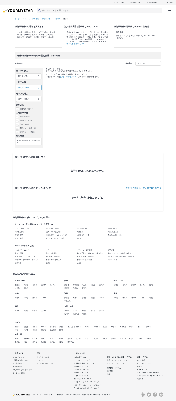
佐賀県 (75, 311)
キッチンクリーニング (82, 369)
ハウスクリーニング (22, 250)
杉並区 (148, 339)
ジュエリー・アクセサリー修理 (148, 373)
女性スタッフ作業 (26, 120)
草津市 (52, 32)
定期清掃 (18, 263)
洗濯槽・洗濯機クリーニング (84, 363)
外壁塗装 (80, 232)
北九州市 (53, 330)
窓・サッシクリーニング (82, 379)
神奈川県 (76, 285)
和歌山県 (67, 301)
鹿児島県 (76, 314)
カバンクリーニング (144, 363)
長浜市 (34, 32)
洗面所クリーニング (81, 373)
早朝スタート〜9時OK (27, 132)
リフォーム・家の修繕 (84, 250)
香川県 (26, 311)
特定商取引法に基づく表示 (91, 394)
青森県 (26, 285)
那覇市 (61, 330)
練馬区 (52, 342)
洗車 (108, 374)
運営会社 (105, 394)
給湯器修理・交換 (83, 235)
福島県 (26, 288)
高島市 (49, 35)
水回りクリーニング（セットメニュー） (88, 385)
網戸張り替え (19, 232)
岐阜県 (26, 298)
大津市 (19, 32)
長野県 (124, 285)
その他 (79, 238)
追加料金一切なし (26, 116)
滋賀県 (93, 298)
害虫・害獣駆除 (51, 253)
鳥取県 (116, 298)
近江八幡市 (43, 32)
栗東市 (27, 35)
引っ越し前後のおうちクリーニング (86, 388)
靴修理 (139, 366)
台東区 (61, 339)
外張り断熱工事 (113, 232)
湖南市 (41, 35)
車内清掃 (110, 371)
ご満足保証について (136, 2)
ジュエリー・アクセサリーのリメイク (150, 376)
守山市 (19, 35)
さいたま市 (71, 327)
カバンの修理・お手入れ (85, 256)
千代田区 (27, 339)
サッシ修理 (19, 238)
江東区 (87, 339)
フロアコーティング (22, 229)
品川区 (96, 339)
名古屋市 (123, 327)
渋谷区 (131, 339)
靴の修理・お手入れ (53, 256)
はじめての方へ (119, 2)
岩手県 (34, 285)
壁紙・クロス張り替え (53, 232)
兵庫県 (75, 298)
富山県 (133, 285)
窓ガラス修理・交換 (115, 235)
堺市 (16, 330)
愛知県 (17, 298)
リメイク (49, 250)
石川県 (142, 285)
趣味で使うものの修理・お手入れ (26, 260)
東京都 (66, 285)
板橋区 (43, 342)
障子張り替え (112, 229)
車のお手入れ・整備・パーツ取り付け (90, 253)
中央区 (34, 339)
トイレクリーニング (81, 376)
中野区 (140, 339)
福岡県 (66, 311)
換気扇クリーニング (81, 366)
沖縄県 (84, 314)
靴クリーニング (142, 369)
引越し (48, 263)
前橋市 (61, 327)
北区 (25, 342)
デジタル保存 (112, 260)
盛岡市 (26, 327)
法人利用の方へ (18, 363)
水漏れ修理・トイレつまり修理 (57, 235)
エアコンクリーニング (82, 360)
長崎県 (84, 311)
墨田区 (70, 339)
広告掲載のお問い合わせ (21, 370)
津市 (139, 327)
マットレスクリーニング (115, 363)
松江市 (34, 330)
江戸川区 (71, 342)
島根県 (124, 298)
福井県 (151, 285)
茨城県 (101, 285)
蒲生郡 (36, 37)
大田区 (113, 339)
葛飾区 (61, 342)
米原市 (29, 37)
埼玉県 (84, 285)
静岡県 (34, 298)
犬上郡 (51, 37)
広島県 (142, 298)
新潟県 (116, 285)
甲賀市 (34, 35)
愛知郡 (43, 37)
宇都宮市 (53, 327)
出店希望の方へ (152, 2)
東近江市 (20, 37)
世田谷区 (123, 339)
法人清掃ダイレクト (44, 363)
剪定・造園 (19, 253)
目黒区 (105, 339)
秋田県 (52, 285)
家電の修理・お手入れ (53, 260)
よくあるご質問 (167, 2)
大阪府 (66, 298)
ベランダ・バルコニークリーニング (86, 382)
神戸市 (26, 330)
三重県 (43, 298)
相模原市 (97, 327)
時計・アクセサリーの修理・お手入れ (121, 256)
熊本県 (93, 311)
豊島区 (17, 342)
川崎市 (87, 327)
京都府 (84, 298)
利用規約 (60, 394)
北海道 (17, 285)
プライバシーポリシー (72, 394)
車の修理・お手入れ (114, 368)
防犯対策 (111, 250)
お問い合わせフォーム (69, 77)
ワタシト (40, 360)
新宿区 (17, 339)
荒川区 (34, 342)
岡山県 (133, 298)
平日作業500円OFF (26, 109)
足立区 (78, 339)
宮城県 (43, 285)
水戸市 (43, 327)
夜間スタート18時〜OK (28, 128)
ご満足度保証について (20, 360)
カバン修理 (141, 360)
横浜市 (78, 327)
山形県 (17, 288)
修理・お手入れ (142, 357)
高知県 (43, 311)
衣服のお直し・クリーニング (25, 256)
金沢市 (105, 327)
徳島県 (17, 311)
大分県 (101, 311)
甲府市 (113, 327)
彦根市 (27, 32)
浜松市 (131, 327)
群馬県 (75, 288)
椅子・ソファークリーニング (117, 360)
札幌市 (17, 327)
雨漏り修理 (19, 235)
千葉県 (93, 285)
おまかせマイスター (44, 357)
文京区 (52, 339)
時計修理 (140, 379)
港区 (42, 339)
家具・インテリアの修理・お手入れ (120, 253)
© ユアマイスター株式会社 (42, 394)
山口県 (151, 298)
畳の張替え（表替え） (53, 229)
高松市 (43, 330)
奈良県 (101, 298)
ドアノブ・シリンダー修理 (55, 238)
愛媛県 (34, 311)
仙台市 (34, 327)
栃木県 (66, 288)
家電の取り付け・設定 (84, 260)
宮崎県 (66, 314)
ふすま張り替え (82, 229)
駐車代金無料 (24, 124)
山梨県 (84, 288)
